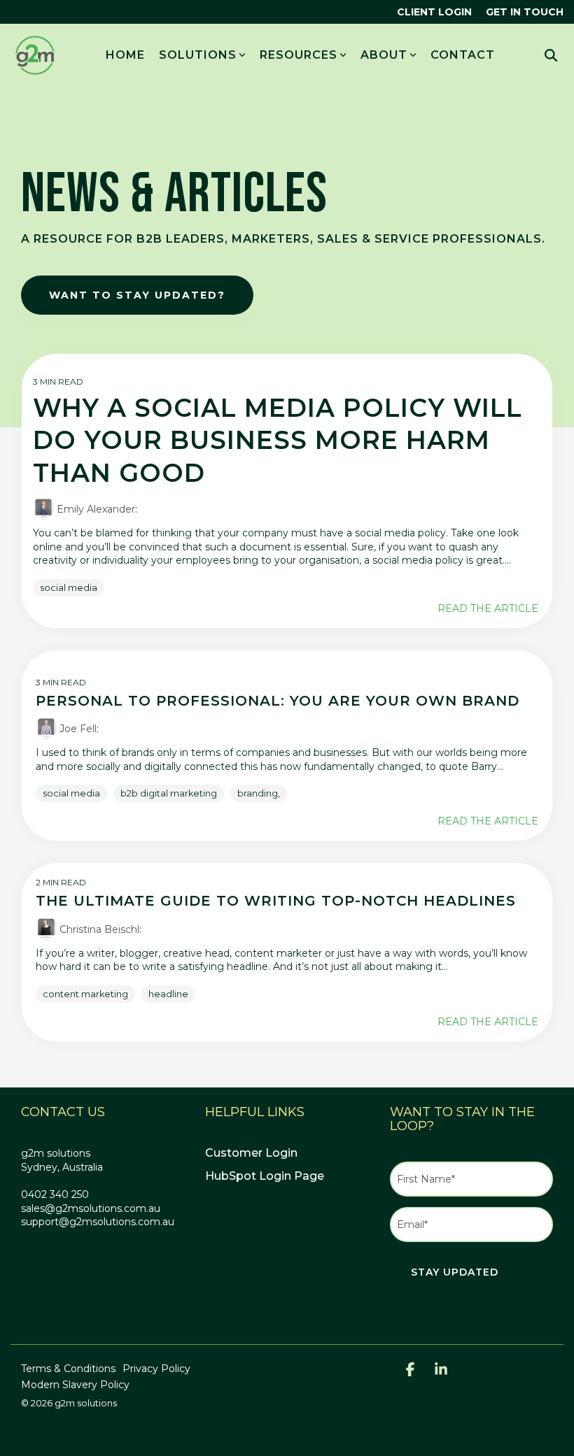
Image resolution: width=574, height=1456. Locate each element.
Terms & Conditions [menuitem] (68, 1368)
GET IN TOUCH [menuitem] (525, 12)
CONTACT (462, 55)
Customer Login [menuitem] (251, 1153)
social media (68, 588)
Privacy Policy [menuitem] (156, 1368)
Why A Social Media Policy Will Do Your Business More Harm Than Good (277, 440)
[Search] (551, 55)
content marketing (85, 994)
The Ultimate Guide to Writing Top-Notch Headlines (276, 900)
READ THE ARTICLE (488, 608)
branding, (258, 793)
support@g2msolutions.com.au (97, 1221)
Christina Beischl (98, 929)
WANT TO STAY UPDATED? (137, 295)
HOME (125, 55)
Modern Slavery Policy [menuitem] (75, 1384)
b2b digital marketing (168, 793)
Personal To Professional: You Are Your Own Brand (277, 700)
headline (168, 994)
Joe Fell (77, 728)
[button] (412, 1370)
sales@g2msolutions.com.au (90, 1208)
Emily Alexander (94, 509)
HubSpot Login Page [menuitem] (264, 1176)
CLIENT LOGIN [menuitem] (434, 12)
